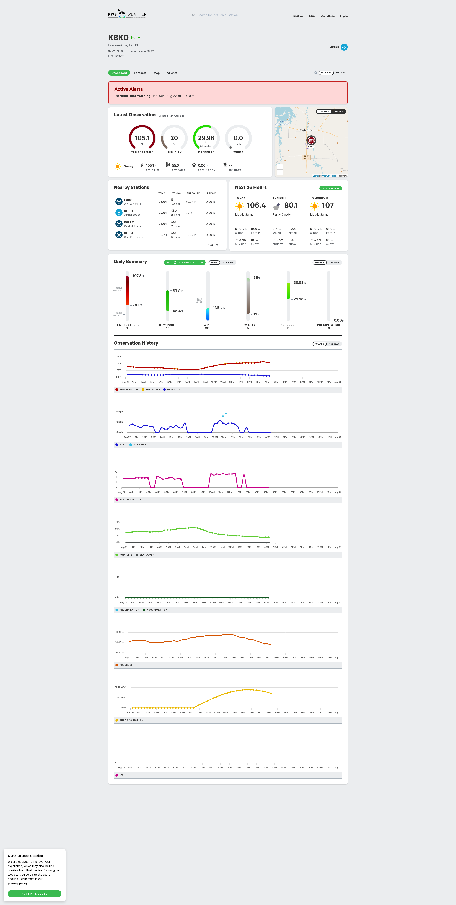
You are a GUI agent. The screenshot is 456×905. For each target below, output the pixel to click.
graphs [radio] (319, 262)
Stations (298, 16)
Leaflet (316, 175)
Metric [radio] (340, 73)
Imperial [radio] (326, 73)
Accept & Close (35, 893)
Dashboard (119, 73)
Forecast (140, 73)
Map (157, 73)
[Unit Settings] (315, 73)
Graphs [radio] (319, 344)
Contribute (328, 16)
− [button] (280, 172)
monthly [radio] (228, 263)
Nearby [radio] (338, 112)
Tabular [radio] (334, 344)
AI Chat (172, 73)
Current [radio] (324, 112)
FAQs (312, 16)
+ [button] (280, 167)
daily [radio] (214, 263)
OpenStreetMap (329, 175)
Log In (344, 16)
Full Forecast (331, 188)
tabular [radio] (334, 262)
